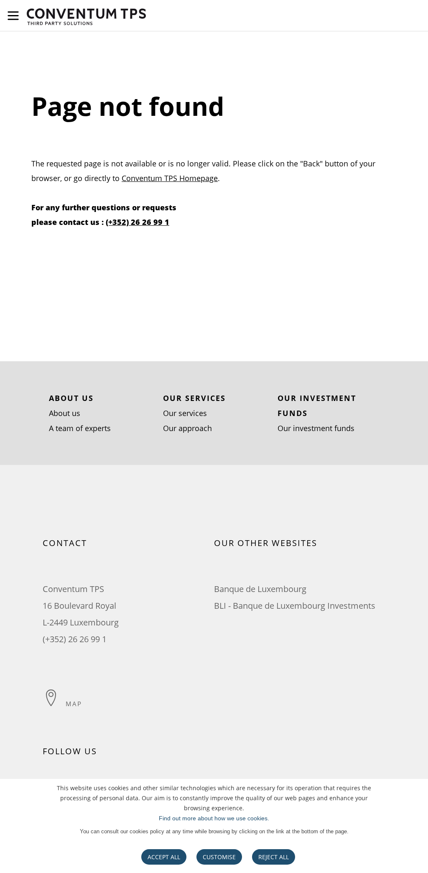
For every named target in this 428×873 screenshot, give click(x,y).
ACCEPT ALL (164, 857)
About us (64, 413)
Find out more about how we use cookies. (214, 818)
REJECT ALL (273, 857)
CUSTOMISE (219, 857)
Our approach (187, 428)
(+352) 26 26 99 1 (137, 222)
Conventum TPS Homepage (170, 178)
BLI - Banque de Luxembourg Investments (294, 605)
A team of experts (80, 428)
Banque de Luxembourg (260, 589)
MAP (74, 703)
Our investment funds (316, 428)
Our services (185, 413)
